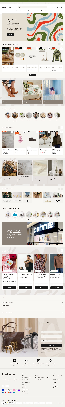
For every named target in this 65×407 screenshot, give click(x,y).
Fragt (23, 384)
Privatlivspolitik (25, 391)
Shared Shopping (56, 379)
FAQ (23, 375)
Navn (42, 329)
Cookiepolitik (25, 392)
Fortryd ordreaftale (26, 380)
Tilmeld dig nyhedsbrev (58, 380)
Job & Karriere (38, 379)
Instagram (55, 386)
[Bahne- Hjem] (9, 7)
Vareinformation (38, 380)
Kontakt (24, 387)
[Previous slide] (59, 44)
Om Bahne (37, 375)
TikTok (54, 387)
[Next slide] (62, 44)
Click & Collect (56, 377)
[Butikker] (60, 7)
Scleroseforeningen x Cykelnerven (42, 377)
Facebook (55, 384)
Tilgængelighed (25, 389)
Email (42, 334)
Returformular (25, 379)
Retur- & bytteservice (26, 377)
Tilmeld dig (51, 345)
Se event (9, 287)
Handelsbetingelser (26, 382)
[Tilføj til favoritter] (12, 48)
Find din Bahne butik (57, 375)
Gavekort (24, 386)
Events (54, 382)
